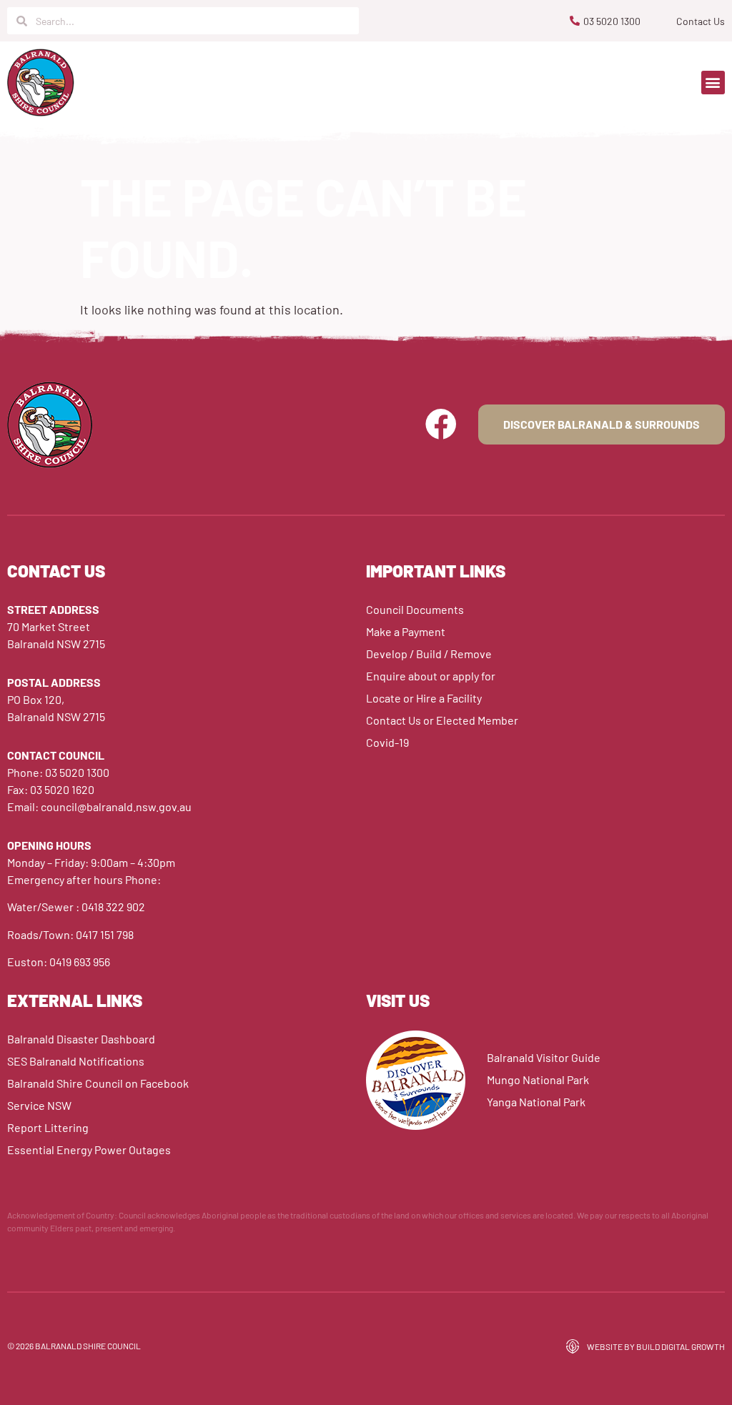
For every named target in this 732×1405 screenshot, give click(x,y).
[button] (713, 82)
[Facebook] (441, 424)
